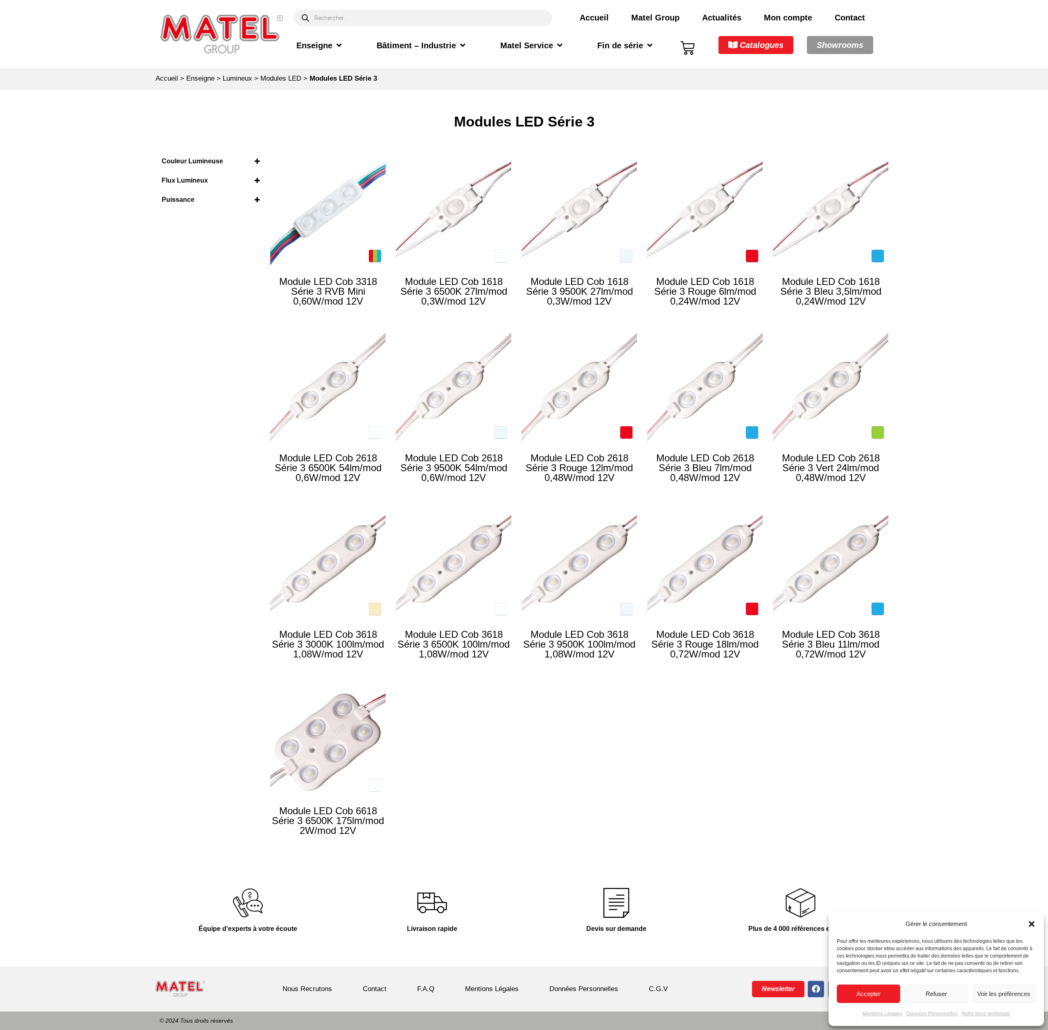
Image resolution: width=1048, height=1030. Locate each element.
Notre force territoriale (986, 1013)
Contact (850, 17)
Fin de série (620, 45)
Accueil (594, 17)
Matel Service (526, 45)
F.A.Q (425, 989)
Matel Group (655, 17)
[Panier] (688, 48)
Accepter (868, 993)
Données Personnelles (932, 1013)
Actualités (721, 17)
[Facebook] (816, 989)
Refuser (936, 993)
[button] (1032, 924)
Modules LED (280, 78)
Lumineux (237, 78)
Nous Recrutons (307, 989)
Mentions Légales (882, 1013)
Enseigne (314, 45)
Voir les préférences (1003, 993)
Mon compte (788, 17)
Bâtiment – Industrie (416, 45)
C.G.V (658, 989)
